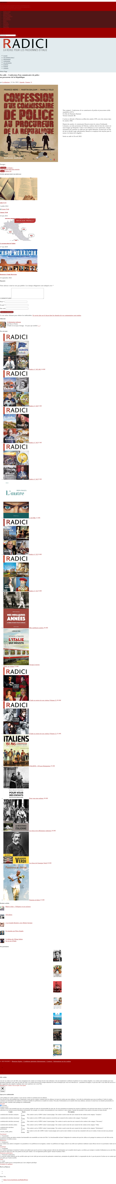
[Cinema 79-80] (4, 209)
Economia (7, 19)
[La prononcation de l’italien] (18, 240)
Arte (5, 21)
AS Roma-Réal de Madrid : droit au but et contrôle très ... (15, 7)
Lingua (5, 26)
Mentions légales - (18, 1061)
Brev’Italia (7, 15)
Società (6, 24)
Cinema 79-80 (4, 212)
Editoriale (6, 12)
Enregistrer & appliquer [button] (6, 1164)
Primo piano (7, 16)
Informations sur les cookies (62, 1061)
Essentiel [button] (2, 1104)
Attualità (6, 18)
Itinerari (6, 13)
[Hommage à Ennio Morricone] (18, 271)
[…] (39, 325)
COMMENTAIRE (5, 298)
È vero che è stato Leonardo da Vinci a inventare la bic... (15, 5)
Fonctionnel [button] (3, 1134)
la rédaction (6, 82)
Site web (2, 308)
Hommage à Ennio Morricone (8, 274)
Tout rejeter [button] (23, 1085)
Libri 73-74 (3, 202)
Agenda (6, 27)
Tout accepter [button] (15, 1085)
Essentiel (4, 1105)
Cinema (27, 82)
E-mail (2, 305)
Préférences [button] (3, 1140)
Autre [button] (1, 1159)
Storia (5, 22)
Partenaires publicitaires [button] (6, 1153)
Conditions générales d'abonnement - (35, 1061)
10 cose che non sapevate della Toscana (10, 8)
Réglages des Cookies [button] (6, 1085)
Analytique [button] (3, 1146)
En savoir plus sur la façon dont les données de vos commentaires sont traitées (57, 315)
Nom (2, 301)
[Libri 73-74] (18, 199)
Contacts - (50, 1061)
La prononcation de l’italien (7, 243)
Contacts (5, 68)
